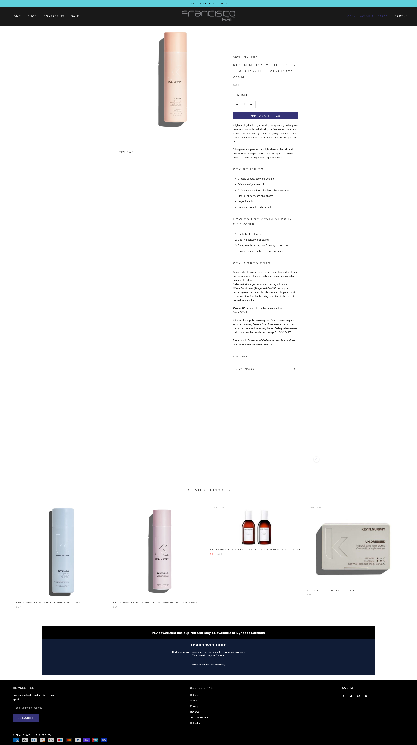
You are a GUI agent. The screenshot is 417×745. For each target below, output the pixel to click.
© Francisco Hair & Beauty (32, 735)
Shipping (194, 700)
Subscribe (26, 718)
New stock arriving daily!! (208, 3)
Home (16, 16)
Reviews (194, 711)
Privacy (194, 706)
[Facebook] (343, 696)
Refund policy (197, 723)
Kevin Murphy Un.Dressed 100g (331, 590)
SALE (75, 16)
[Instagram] (358, 696)
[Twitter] (351, 696)
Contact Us (54, 16)
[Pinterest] (366, 696)
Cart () (402, 16)
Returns (194, 695)
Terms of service (199, 717)
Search (383, 16)
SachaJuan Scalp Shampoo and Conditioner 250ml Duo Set (256, 549)
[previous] (10, 552)
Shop (32, 16)
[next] (406, 552)
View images (245, 369)
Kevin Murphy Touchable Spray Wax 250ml (49, 602)
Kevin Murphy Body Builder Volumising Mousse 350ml (155, 602)
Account (367, 16)
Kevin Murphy (245, 56)
